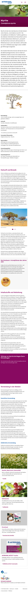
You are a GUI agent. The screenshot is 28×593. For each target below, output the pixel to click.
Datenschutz (25, 588)
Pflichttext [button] (10, 590)
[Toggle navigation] (25, 2)
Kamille (4, 478)
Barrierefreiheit (4, 590)
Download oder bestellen (8, 535)
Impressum (12, 588)
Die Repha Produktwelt (6, 581)
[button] (27, 217)
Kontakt (16, 588)
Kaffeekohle (5, 507)
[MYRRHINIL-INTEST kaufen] (21, 2)
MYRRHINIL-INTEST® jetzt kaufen (10, 564)
